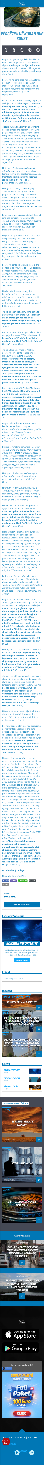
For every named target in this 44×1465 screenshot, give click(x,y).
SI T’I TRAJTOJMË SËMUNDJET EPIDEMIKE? (22, 1203)
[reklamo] (22, 1417)
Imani (27, 997)
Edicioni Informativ (12, 1070)
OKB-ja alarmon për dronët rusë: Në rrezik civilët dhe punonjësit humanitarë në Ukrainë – (22, 1020)
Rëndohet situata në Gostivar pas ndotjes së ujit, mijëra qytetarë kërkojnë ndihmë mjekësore (22, 1285)
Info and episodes (22, 960)
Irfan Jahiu (10, 896)
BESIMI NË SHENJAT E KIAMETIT (22, 1001)
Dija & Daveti (17, 997)
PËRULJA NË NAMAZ (22, 1163)
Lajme (5, 1013)
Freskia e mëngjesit (12, 1078)
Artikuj (6, 997)
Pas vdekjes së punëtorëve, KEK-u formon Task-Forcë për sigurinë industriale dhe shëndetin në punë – (22, 1044)
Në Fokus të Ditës (11, 1086)
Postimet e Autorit (22, 904)
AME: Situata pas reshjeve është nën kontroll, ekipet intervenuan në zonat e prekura (22, 1252)
